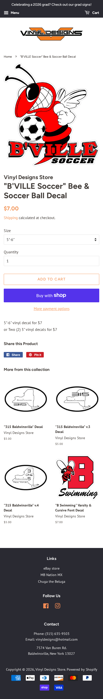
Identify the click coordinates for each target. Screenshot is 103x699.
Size (7, 230)
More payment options (52, 308)
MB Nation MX (51, 575)
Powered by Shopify (82, 669)
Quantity (11, 251)
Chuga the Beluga (51, 581)
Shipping (11, 217)
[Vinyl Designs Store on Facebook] (46, 607)
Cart (95, 13)
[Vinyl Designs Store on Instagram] (57, 607)
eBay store (52, 568)
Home (8, 56)
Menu (14, 12)
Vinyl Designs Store (50, 669)
